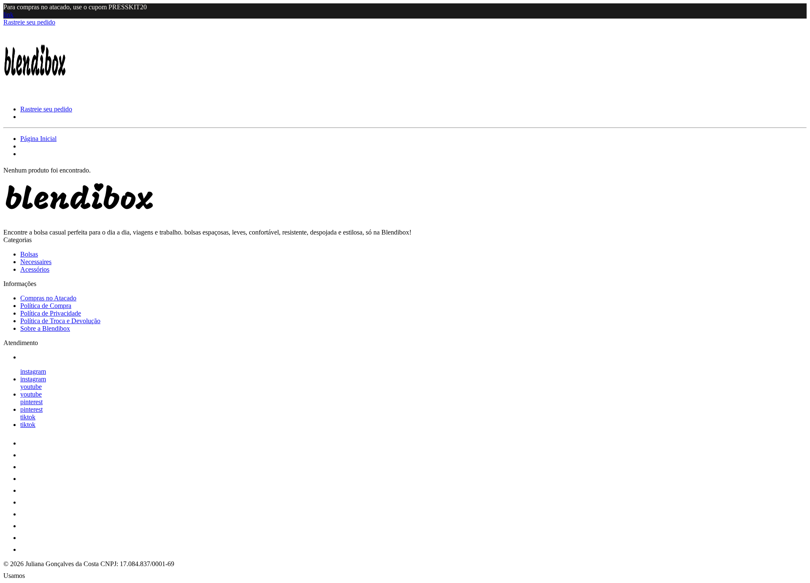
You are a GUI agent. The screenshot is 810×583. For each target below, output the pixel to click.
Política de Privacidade (50, 313)
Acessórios (34, 269)
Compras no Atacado (48, 298)
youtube (31, 386)
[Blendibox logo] (35, 94)
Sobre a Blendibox (45, 328)
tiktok (27, 417)
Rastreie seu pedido (29, 22)
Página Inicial (38, 138)
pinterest (31, 401)
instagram (33, 371)
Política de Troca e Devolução (60, 320)
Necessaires (35, 261)
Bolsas (29, 254)
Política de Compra (45, 305)
